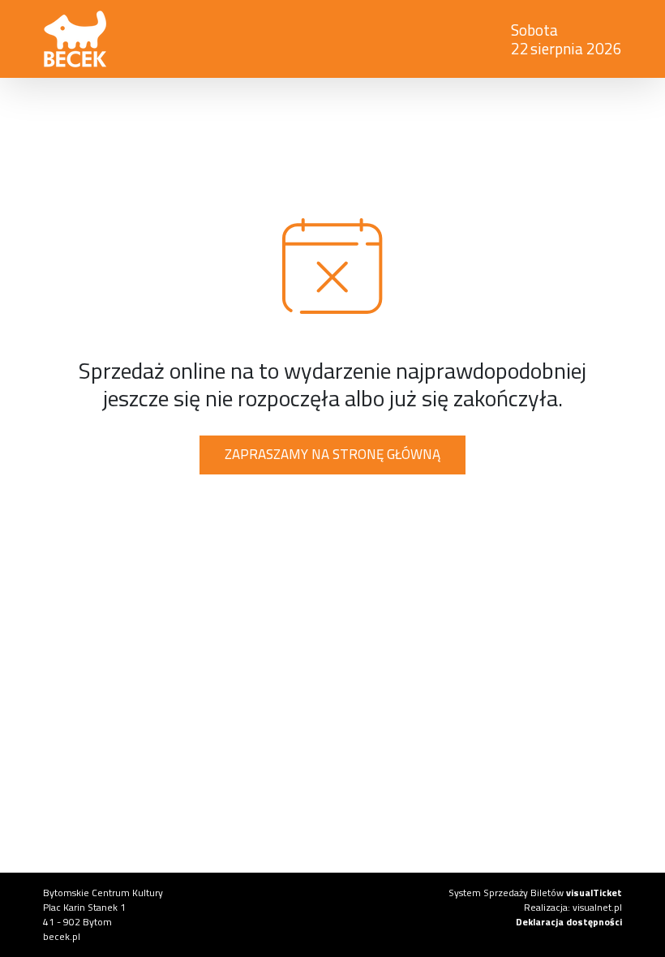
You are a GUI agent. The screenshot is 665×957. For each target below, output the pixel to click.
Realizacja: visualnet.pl (573, 907)
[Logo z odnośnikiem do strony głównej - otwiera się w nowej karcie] (75, 39)
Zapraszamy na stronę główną (332, 454)
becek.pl (61, 936)
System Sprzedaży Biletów (535, 892)
